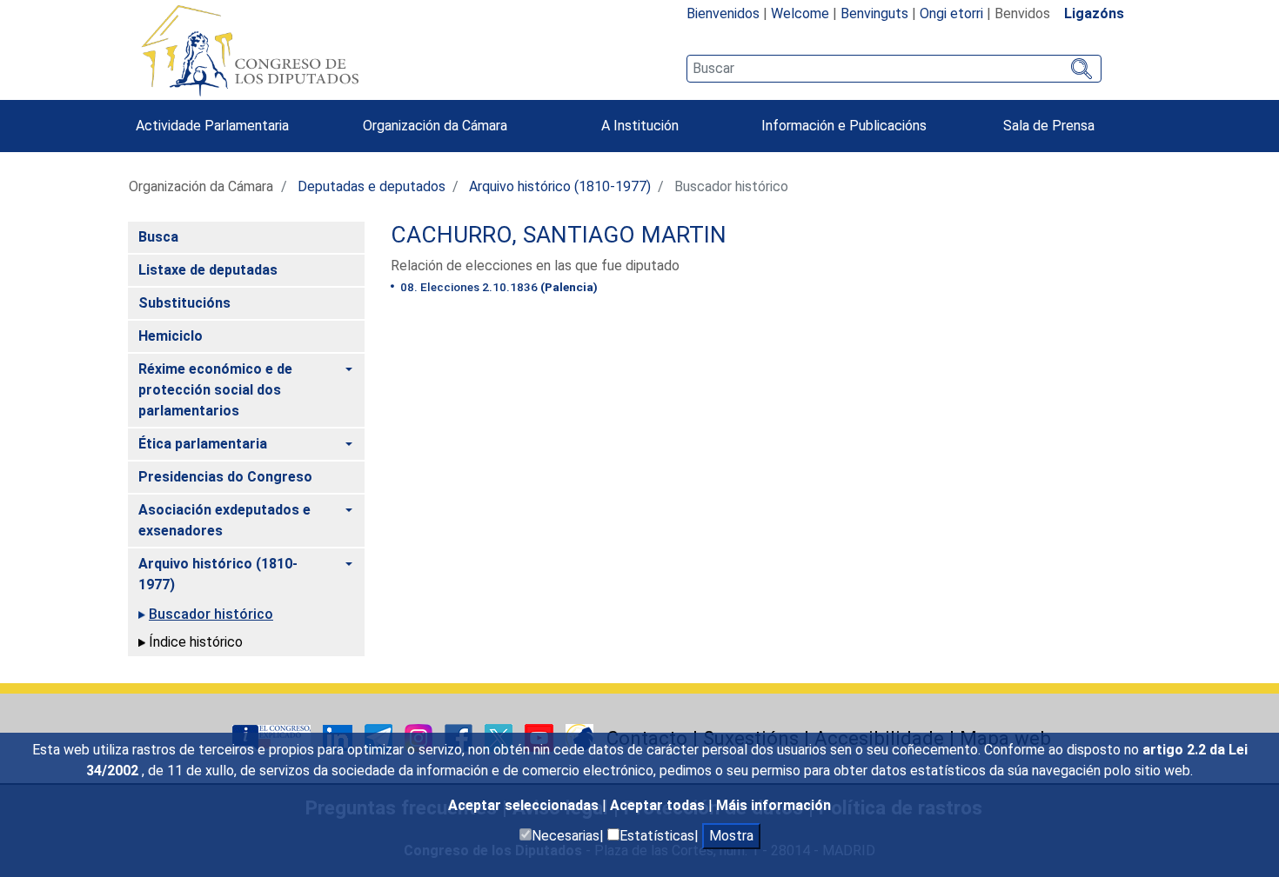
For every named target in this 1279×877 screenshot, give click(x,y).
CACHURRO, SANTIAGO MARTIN (559, 235)
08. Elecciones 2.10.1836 (498, 287)
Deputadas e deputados (371, 186)
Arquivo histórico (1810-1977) (560, 186)
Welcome (800, 13)
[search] (894, 69)
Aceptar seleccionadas (525, 805)
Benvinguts (874, 13)
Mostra (731, 835)
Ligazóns (1094, 13)
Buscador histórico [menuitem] (211, 614)
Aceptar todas (659, 805)
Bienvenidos (723, 13)
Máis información (773, 805)
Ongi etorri (951, 13)
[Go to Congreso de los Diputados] (249, 50)
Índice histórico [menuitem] (196, 642)
